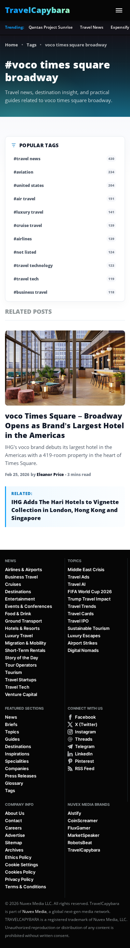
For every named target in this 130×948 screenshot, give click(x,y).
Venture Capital (21, 694)
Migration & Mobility (25, 643)
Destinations (18, 591)
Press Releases (20, 775)
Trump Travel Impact (89, 599)
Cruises (13, 584)
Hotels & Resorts (22, 628)
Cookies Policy (20, 872)
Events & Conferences (28, 606)
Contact (13, 820)
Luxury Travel (19, 635)
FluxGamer (79, 828)
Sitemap (13, 842)
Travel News (91, 27)
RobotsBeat (80, 842)
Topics (74, 560)
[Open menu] (119, 10)
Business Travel (21, 576)
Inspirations (17, 753)
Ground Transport (23, 621)
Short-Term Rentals (25, 650)
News (10, 560)
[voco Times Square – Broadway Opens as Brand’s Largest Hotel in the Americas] (65, 368)
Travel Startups (20, 679)
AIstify (74, 813)
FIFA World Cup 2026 (90, 591)
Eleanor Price (50, 474)
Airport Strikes (82, 643)
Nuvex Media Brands (89, 804)
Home (11, 45)
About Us (14, 813)
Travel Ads (78, 576)
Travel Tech (17, 687)
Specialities (17, 761)
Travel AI (77, 584)
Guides (12, 739)
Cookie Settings (21, 864)
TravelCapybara (84, 850)
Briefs (11, 724)
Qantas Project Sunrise (51, 27)
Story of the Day (21, 657)
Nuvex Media (34, 911)
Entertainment (20, 599)
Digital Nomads (83, 650)
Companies (17, 768)
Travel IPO (78, 621)
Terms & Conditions (25, 886)
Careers (13, 828)
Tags (31, 45)
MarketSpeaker (83, 835)
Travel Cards (81, 613)
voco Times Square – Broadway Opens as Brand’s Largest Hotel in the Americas (64, 425)
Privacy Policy (19, 879)
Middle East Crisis (86, 569)
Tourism (13, 672)
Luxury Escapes (84, 635)
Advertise (15, 835)
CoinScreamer (83, 820)
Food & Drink (18, 613)
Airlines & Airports (23, 569)
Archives (14, 850)
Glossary (14, 783)
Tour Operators (21, 665)
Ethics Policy (18, 857)
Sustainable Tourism (89, 628)
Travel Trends (82, 606)
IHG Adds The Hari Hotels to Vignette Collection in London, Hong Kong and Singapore (65, 510)
